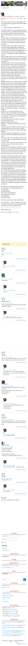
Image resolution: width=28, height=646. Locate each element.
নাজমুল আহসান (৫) (5, 585)
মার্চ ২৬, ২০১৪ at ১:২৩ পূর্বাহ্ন (7, 478)
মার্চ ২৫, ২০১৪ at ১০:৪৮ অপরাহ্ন (9, 434)
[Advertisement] (14, 227)
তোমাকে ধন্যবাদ (12, 609)
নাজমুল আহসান (19, 632)
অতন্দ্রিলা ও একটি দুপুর (6, 597)
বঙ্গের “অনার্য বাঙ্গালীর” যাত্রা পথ (8, 567)
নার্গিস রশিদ (23, 625)
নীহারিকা (4, 355)
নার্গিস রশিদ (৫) (5, 587)
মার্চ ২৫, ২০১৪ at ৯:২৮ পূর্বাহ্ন (7, 357)
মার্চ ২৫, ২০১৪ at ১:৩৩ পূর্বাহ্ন (7, 253)
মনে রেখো (5, 542)
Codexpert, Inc (23, 643)
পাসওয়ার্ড (3, 539)
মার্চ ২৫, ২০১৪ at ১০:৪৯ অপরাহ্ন (9, 465)
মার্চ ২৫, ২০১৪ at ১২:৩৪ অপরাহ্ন (9, 266)
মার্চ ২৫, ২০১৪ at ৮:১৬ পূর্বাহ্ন (7, 303)
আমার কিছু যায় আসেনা (6, 593)
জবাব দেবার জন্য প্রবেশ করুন (21, 258)
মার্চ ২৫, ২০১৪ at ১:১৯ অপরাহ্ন (7, 419)
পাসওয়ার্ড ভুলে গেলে (6, 550)
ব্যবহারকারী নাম (4, 536)
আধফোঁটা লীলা (12, 613)
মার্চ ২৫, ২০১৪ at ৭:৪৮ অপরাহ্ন (7, 447)
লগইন (14, 500)
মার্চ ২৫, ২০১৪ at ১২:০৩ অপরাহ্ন (7, 386)
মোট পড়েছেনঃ (4, 212)
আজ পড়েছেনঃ (13, 212)
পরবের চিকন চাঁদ (13, 611)
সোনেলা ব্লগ (5, 8)
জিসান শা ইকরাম (5, 445)
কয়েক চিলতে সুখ (6, 601)
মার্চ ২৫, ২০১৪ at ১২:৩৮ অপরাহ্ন (9, 403)
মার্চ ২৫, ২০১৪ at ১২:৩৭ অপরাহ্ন (9, 370)
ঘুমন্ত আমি (4, 418)
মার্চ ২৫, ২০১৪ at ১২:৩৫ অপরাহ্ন (9, 316)
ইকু (2, 18)
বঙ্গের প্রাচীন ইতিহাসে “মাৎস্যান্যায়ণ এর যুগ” (10, 622)
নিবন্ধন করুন (5, 548)
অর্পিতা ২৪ (10, 607)
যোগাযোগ (16, 642)
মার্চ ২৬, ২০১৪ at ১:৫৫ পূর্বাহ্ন (8, 489)
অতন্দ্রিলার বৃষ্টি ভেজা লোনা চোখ (8, 595)
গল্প (22, 18)
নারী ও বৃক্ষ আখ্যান (14, 615)
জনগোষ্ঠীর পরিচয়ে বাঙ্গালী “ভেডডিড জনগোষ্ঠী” (10, 565)
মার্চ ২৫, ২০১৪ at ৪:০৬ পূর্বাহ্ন (7, 279)
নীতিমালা (11, 642)
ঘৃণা (3, 599)
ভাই (2, 251)
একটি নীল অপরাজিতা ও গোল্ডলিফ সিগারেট (12, 16)
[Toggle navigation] (24, 8)
